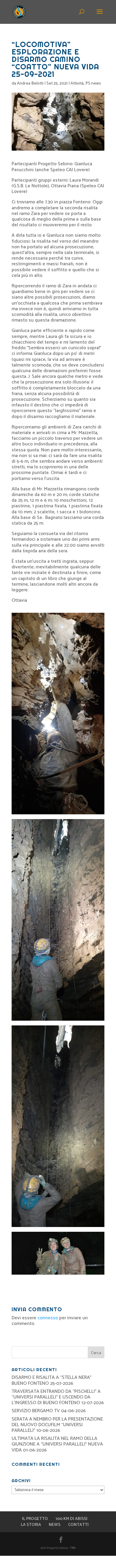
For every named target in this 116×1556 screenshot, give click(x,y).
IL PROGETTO (35, 1519)
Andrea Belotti (30, 83)
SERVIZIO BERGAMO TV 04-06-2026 (49, 1411)
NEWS (54, 1524)
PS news (93, 83)
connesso (47, 1318)
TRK (73, 1548)
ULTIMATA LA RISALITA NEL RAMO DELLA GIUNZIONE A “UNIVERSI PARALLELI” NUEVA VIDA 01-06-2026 (57, 1444)
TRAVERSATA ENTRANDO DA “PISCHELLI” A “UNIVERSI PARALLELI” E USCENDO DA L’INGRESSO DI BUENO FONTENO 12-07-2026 (58, 1397)
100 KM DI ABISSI (71, 1519)
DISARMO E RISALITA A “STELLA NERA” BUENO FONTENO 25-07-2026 (51, 1380)
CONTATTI (78, 1524)
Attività (77, 83)
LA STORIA (31, 1524)
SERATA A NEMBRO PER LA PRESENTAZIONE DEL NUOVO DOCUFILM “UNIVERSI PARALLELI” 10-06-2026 (57, 1425)
